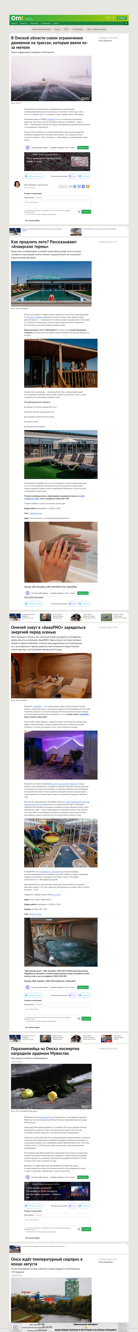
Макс (74, 176)
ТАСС (42, 114)
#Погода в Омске (17, 1275)
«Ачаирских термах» (34, 317)
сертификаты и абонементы (51, 871)
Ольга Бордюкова (106, 1262)
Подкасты (23, 23)
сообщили (51, 119)
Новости (14, 23)
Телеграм (85, 176)
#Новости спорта (17, 1061)
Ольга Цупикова (105, 40)
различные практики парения (64, 784)
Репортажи (34, 23)
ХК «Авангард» (78, 29)
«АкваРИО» (37, 706)
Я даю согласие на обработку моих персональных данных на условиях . (47, 211)
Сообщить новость (35, 176)
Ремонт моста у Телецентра (41, 29)
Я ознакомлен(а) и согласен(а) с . (41, 214)
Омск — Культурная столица (96, 29)
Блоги (56, 23)
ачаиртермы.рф (35, 513)
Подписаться (83, 147)
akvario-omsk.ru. (35, 914)
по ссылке (56, 894)
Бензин (57, 29)
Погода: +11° (110, 18)
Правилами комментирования (48, 214)
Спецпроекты (46, 23)
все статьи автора (29, 187)
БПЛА (66, 29)
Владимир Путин (46, 1117)
